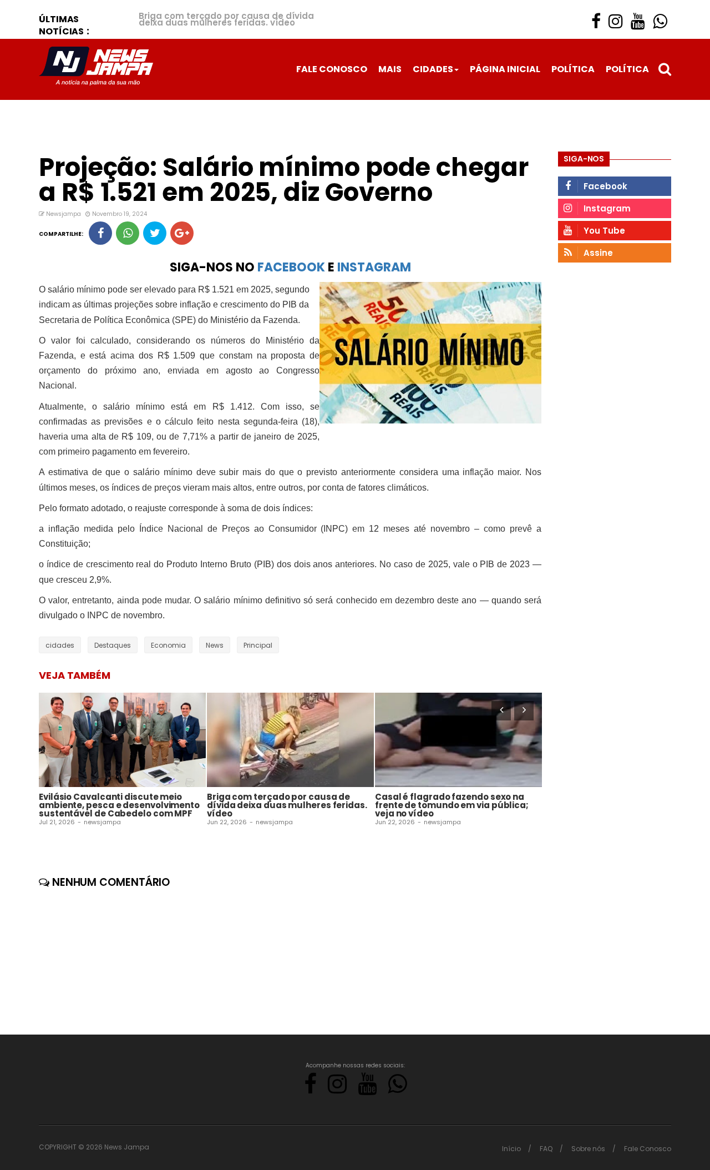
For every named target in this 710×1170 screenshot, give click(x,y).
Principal (258, 645)
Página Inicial (505, 69)
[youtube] (638, 21)
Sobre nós (588, 1148)
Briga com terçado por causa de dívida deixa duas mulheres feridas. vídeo (226, 19)
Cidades (433, 69)
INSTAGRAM (374, 267)
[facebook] (596, 21)
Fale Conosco (331, 69)
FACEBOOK (291, 267)
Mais (390, 69)
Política (573, 69)
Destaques (112, 645)
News (215, 645)
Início (511, 1148)
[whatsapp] (660, 21)
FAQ (546, 1148)
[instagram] (615, 21)
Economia (168, 645)
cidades (59, 645)
